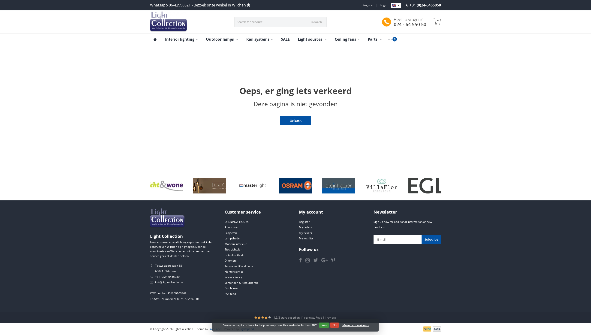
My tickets (305, 233)
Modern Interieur (236, 244)
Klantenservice (234, 272)
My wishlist (306, 238)
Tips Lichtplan (233, 249)
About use (231, 227)
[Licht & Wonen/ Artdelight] (166, 185)
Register (368, 5)
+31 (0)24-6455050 (425, 5)
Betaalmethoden (235, 255)
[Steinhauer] (338, 185)
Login (383, 5)
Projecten (231, 233)
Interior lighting (179, 39)
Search (316, 22)
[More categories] (390, 39)
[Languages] (396, 5)
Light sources (310, 39)
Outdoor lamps (220, 39)
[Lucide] (209, 185)
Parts (373, 39)
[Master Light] (252, 185)
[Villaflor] (381, 185)
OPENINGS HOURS (237, 222)
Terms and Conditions (239, 266)
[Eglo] (424, 185)
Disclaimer (231, 288)
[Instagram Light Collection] (309, 261)
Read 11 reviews (326, 318)
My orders (305, 227)
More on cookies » (355, 325)
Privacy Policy (233, 277)
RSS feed (230, 294)
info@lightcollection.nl (169, 282)
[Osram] (295, 185)
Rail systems (257, 39)
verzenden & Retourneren (241, 283)
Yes (324, 325)
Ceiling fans (345, 39)
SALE (285, 39)
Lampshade (232, 238)
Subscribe (431, 239)
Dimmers (231, 261)
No (334, 325)
